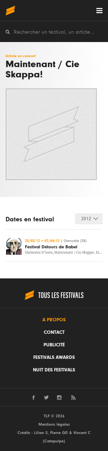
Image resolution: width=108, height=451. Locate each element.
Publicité (54, 344)
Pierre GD (59, 433)
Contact (54, 332)
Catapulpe (54, 441)
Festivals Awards (54, 357)
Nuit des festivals (54, 369)
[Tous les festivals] (10, 10)
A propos (54, 319)
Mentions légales (54, 424)
